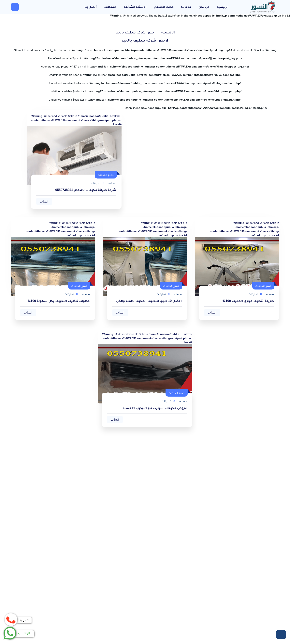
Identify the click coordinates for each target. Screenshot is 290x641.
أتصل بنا (90, 6)
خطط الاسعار (164, 6)
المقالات (110, 6)
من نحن (204, 6)
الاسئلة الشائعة (135, 6)
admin (112, 183)
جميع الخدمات (106, 174)
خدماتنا (186, 6)
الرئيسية (222, 6)
